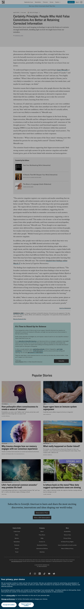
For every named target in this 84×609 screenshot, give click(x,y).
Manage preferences (8, 599)
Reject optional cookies (26, 604)
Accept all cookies (9, 605)
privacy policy (10, 595)
